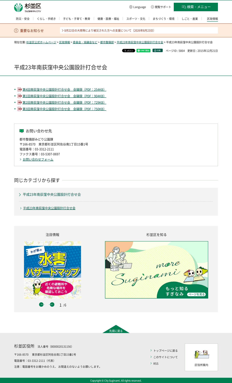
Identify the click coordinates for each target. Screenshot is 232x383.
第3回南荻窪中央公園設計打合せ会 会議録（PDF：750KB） (64, 109)
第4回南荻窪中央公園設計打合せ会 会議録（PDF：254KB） (64, 89)
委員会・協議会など (85, 42)
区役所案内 (201, 365)
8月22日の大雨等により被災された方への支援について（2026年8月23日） (110, 30)
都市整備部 (107, 42)
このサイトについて (165, 357)
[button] (137, 7)
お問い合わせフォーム (38, 159)
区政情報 (64, 42)
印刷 (159, 50)
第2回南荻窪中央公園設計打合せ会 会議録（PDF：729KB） (64, 102)
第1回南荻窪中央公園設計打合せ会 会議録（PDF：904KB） (64, 96)
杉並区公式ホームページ (41, 42)
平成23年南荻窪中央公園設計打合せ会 (140, 42)
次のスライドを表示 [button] (52, 304)
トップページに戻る (165, 350)
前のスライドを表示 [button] (41, 304)
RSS (155, 363)
